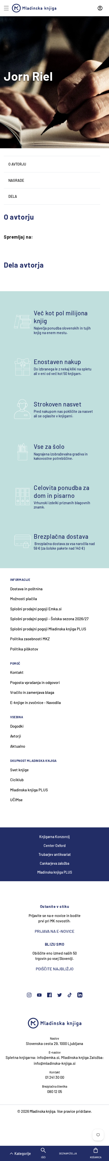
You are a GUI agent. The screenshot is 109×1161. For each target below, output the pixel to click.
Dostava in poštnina (26, 588)
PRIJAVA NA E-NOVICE (55, 931)
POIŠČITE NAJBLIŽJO (55, 968)
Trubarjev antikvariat (55, 854)
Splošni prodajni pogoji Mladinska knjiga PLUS (48, 629)
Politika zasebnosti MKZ (30, 638)
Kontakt (17, 672)
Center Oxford (55, 845)
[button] (13, 1151)
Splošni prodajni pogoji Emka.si (36, 609)
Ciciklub (17, 779)
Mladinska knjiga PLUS (29, 790)
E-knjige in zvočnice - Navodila (35, 702)
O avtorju (17, 164)
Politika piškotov (24, 649)
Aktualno (17, 746)
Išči (43, 1157)
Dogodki (17, 726)
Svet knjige (19, 769)
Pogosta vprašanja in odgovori (35, 682)
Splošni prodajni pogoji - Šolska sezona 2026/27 (49, 618)
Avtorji (15, 736)
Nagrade (16, 180)
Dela (12, 196)
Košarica (95, 1156)
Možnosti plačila (23, 598)
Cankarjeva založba (54, 863)
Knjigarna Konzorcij (54, 837)
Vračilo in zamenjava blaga (32, 692)
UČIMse (16, 799)
